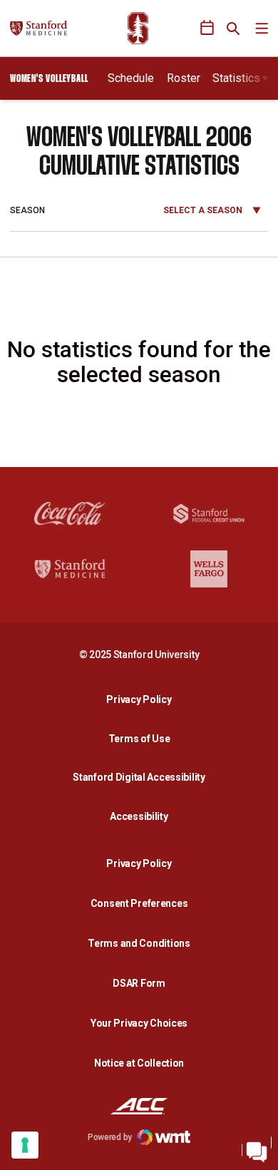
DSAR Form (139, 983)
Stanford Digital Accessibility (142, 777)
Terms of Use (139, 738)
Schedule (131, 78)
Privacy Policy (142, 699)
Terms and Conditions (139, 943)
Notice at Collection (139, 1063)
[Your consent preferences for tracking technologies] (24, 1145)
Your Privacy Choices (139, 1023)
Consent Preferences (139, 903)
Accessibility (142, 816)
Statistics (236, 78)
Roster (183, 78)
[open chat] (256, 1148)
